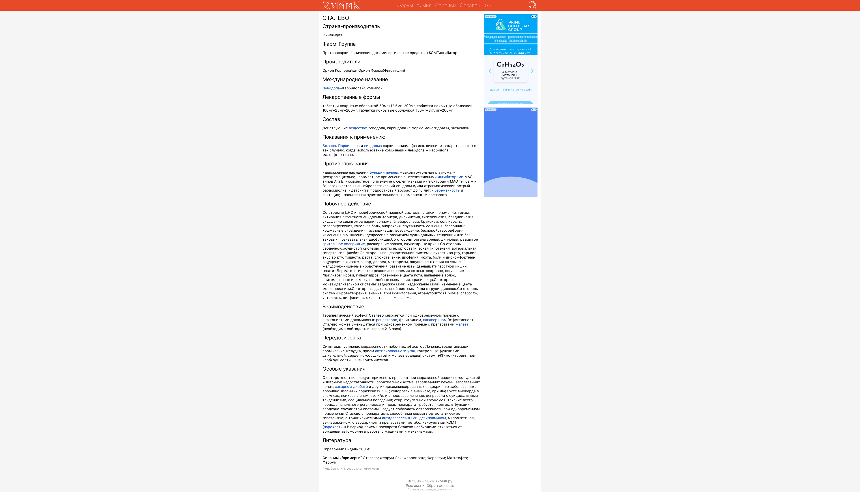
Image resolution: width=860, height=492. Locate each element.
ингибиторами (450, 177)
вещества (357, 128)
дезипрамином (432, 418)
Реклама (413, 485)
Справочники (476, 5)
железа (462, 324)
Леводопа (331, 88)
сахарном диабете (351, 386)
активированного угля (395, 351)
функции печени (384, 172)
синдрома (373, 145)
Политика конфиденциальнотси (430, 489)
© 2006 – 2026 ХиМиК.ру (430, 481)
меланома (402, 297)
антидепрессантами (399, 418)
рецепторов (386, 319)
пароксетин (334, 427)
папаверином (435, 319)
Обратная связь (440, 485)
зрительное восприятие (343, 244)
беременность (447, 190)
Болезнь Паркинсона (341, 145)
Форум (405, 5)
